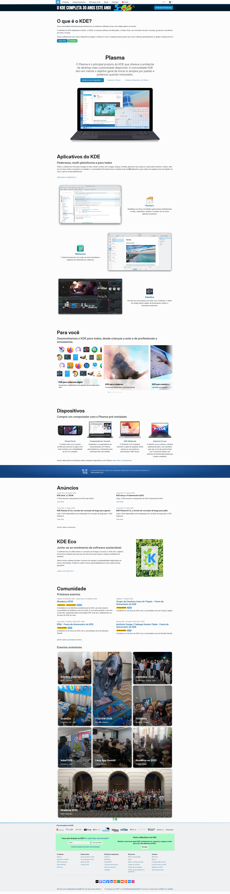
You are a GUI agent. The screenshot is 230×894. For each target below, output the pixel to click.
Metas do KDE (85, 862)
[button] (164, 2)
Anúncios (107, 857)
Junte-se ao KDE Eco (65, 571)
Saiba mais (62, 41)
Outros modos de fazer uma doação (85, 847)
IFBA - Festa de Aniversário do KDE (75, 624)
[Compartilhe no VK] (129, 880)
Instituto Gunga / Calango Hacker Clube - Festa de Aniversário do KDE (142, 625)
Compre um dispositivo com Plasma (136, 80)
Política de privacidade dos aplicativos (136, 870)
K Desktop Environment (132, 889)
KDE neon (60, 867)
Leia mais (60, 502)
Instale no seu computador (91, 80)
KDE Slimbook (130, 441)
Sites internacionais (158, 870)
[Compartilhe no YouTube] (122, 880)
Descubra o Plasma (113, 80)
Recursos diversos (110, 867)
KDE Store (155, 857)
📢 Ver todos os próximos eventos (69, 640)
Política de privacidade (135, 867)
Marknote (80, 254)
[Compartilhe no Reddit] (115, 880)
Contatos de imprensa (111, 864)
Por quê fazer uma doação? (96, 838)
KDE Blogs (107, 859)
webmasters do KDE (74, 889)
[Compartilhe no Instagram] (133, 880)
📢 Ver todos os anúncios (66, 527)
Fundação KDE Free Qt (159, 862)
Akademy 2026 (65, 601)
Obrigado (107, 870)
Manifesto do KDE (157, 867)
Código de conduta (134, 864)
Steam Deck (70, 441)
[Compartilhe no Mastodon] (100, 880)
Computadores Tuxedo (100, 441)
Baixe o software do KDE (135, 862)
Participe (73, 41)
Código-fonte (85, 864)
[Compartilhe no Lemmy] (118, 880)
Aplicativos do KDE (62, 859)
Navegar (145, 847)
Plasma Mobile (61, 864)
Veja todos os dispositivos (122, 460)
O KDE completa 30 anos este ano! (84, 8)
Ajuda (130, 859)
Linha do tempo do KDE (159, 864)
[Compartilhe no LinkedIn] (111, 880)
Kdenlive (149, 297)
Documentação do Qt (87, 859)
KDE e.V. (154, 859)
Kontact (149, 205)
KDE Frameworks (62, 862)
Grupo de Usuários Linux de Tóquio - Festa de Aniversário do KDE (140, 602)
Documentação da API (87, 857)
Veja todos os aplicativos (66, 177)
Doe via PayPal (97, 842)
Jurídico (170, 889)
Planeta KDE (108, 862)
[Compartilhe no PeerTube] (125, 880)
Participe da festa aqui (164, 8)
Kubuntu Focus (159, 441)
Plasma (59, 857)
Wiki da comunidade (134, 857)
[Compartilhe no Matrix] (97, 880)
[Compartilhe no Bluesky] (104, 880)
